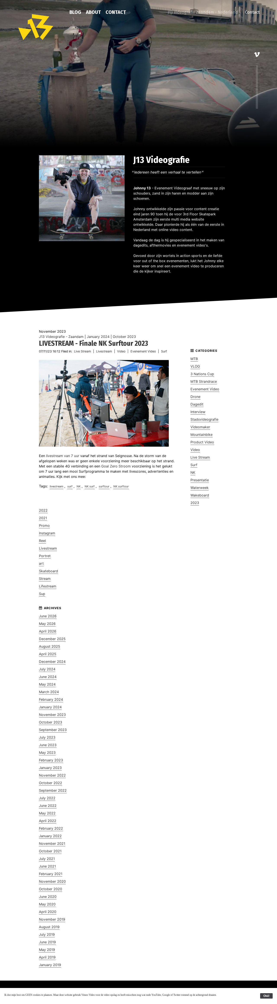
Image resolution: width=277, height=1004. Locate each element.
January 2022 (50, 836)
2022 (43, 510)
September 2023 (53, 730)
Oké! (266, 996)
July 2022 (47, 798)
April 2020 (47, 912)
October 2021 (50, 851)
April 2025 (47, 654)
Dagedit (196, 404)
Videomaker (200, 427)
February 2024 (51, 699)
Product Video (202, 442)
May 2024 (47, 684)
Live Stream (82, 351)
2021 (43, 518)
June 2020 (47, 896)
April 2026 (47, 631)
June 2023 (47, 745)
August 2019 (49, 927)
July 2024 (47, 669)
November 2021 (52, 843)
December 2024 (52, 661)
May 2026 (47, 623)
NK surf (90, 486)
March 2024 (49, 692)
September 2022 (53, 790)
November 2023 (52, 714)
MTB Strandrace (203, 381)
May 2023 (47, 752)
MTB (194, 359)
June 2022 (47, 805)
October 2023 (124, 336)
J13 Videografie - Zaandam (61, 336)
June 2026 (47, 616)
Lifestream (47, 586)
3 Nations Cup (202, 374)
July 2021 (47, 858)
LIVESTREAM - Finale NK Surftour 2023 (93, 343)
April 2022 (47, 821)
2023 (194, 503)
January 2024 (98, 336)
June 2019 (47, 942)
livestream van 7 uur (63, 456)
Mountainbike (201, 434)
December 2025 (52, 639)
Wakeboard (199, 495)
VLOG (195, 366)
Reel (42, 540)
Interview (197, 412)
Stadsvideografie (204, 419)
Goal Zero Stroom (116, 466)
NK (79, 486)
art (41, 563)
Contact (116, 12)
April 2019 (47, 957)
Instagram (47, 533)
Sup (42, 594)
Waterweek (199, 487)
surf (69, 486)
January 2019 (50, 965)
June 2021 (47, 866)
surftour (104, 486)
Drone (195, 396)
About (93, 12)
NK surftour (121, 486)
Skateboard (48, 571)
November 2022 (52, 775)
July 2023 (47, 737)
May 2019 (47, 949)
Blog (75, 12)
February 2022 (51, 828)
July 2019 (47, 934)
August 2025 (49, 646)
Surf (164, 351)
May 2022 (47, 813)
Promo (44, 525)
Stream (45, 578)
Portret (45, 556)
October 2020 (50, 889)
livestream (56, 486)
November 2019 (52, 919)
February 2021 (50, 874)
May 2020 (47, 904)
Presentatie (199, 480)
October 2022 (50, 783)
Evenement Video (143, 351)
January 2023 (50, 768)
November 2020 (52, 881)
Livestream (104, 351)
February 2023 (51, 760)
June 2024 (47, 677)
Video (121, 351)
